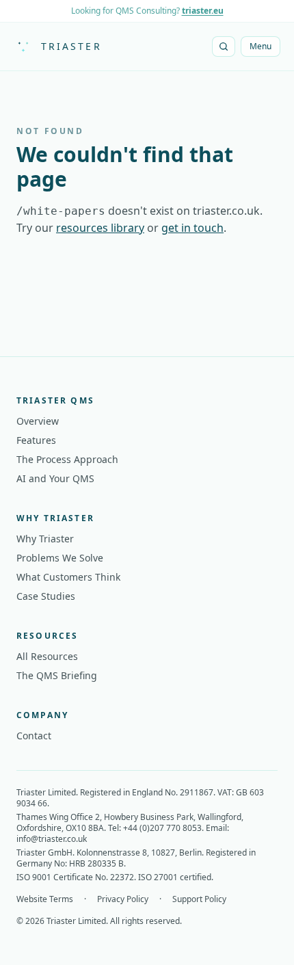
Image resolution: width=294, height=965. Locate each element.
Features (36, 440)
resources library (100, 227)
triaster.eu (203, 10)
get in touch (192, 227)
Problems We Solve (59, 557)
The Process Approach (67, 459)
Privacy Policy (122, 899)
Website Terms (44, 899)
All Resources (47, 656)
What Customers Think (68, 576)
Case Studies (45, 596)
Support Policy (199, 899)
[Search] (223, 46)
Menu (260, 46)
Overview (37, 420)
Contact (33, 735)
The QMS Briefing (56, 675)
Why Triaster (45, 538)
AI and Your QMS (55, 478)
